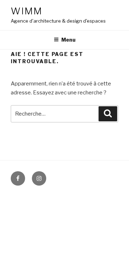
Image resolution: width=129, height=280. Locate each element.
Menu (68, 40)
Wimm (26, 11)
